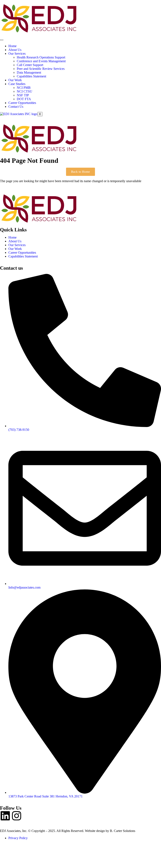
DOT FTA (24, 99)
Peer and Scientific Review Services (41, 68)
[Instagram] (16, 816)
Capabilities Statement (31, 76)
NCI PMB (24, 87)
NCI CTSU (24, 91)
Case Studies (16, 84)
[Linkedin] (5, 816)
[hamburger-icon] (1, 40)
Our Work (15, 80)
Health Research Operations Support (41, 57)
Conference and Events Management (41, 61)
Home (12, 46)
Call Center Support (30, 65)
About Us (14, 50)
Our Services (17, 53)
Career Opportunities (22, 103)
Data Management (29, 72)
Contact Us (15, 106)
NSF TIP (23, 95)
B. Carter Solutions (122, 831)
